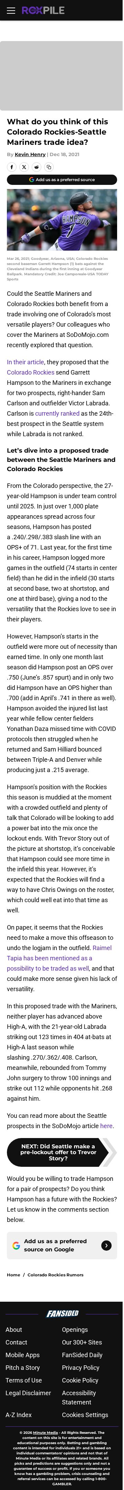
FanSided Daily (82, 1355)
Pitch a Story (23, 1367)
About (14, 1329)
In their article (25, 362)
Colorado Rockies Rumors (55, 1274)
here (106, 1125)
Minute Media (45, 1432)
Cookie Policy (80, 1380)
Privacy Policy (81, 1367)
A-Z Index (19, 1414)
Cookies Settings (85, 1414)
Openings (75, 1329)
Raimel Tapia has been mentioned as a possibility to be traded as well (59, 958)
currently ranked (57, 413)
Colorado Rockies (30, 372)
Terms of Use (24, 1380)
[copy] (49, 167)
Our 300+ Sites (82, 1342)
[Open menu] (11, 10)
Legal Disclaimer (28, 1393)
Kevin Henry (30, 154)
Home (13, 1274)
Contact (16, 1342)
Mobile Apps (23, 1355)
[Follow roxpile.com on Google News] (106, 1245)
